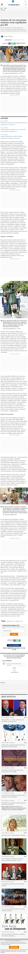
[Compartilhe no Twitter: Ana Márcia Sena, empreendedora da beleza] (25, 833)
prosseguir (14, 947)
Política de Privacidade (6, 944)
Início (2, 8)
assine (14, 649)
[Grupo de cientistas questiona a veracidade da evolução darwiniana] (14, 922)
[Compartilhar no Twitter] (12, 43)
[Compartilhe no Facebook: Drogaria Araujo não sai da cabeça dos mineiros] (24, 881)
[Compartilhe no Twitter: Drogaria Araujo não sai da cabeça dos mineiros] (25, 881)
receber (14, 634)
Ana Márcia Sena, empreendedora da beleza (13, 835)
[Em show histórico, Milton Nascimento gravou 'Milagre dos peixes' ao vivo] (14, 846)
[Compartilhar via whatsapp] (14, 43)
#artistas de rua (10, 621)
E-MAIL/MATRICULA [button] (14, 672)
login (21, 648)
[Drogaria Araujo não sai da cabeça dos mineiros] (14, 872)
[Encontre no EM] (25, 4)
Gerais (5, 8)
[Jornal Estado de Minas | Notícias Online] (14, 5)
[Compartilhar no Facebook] (9, 43)
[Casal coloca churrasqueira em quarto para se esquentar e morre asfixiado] (14, 783)
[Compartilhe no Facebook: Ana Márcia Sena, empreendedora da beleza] (24, 833)
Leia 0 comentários (14, 645)
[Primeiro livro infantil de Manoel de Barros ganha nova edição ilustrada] (14, 733)
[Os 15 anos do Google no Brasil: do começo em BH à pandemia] (14, 897)
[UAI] (13, 1)
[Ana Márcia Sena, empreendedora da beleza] (14, 823)
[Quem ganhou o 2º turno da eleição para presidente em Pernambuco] (14, 707)
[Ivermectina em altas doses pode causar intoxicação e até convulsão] (14, 758)
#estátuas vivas (19, 621)
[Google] (14, 670)
